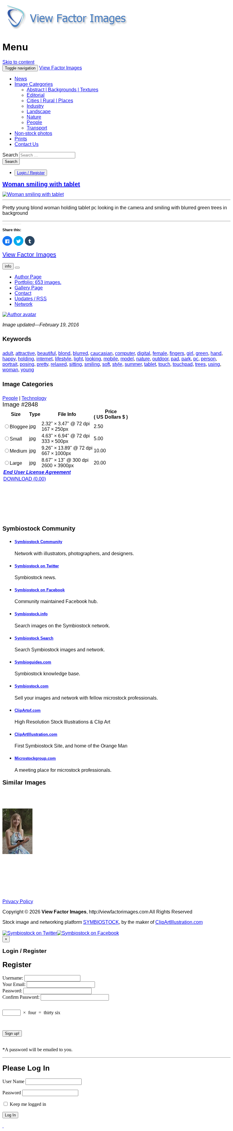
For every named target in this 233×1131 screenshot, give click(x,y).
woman (10, 369)
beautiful (46, 353)
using (214, 364)
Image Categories (34, 84)
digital (143, 353)
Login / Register (31, 172)
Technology (34, 398)
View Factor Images (60, 67)
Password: (12, 990)
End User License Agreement (37, 472)
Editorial (36, 95)
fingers (177, 353)
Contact (23, 293)
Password (11, 1092)
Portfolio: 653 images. (38, 282)
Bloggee (19, 426)
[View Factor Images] (66, 32)
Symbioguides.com (33, 662)
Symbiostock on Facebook (40, 590)
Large (16, 463)
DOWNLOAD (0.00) (24, 478)
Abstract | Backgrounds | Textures (62, 89)
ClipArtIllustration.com (36, 734)
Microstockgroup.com (35, 758)
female (160, 353)
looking (93, 358)
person (208, 358)
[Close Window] (3, 1125)
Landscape (39, 111)
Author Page (28, 276)
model (127, 358)
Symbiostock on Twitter (37, 566)
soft (106, 364)
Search (10, 154)
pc (195, 358)
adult (7, 353)
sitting (75, 364)
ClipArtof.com (28, 710)
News (21, 78)
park (186, 358)
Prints (21, 138)
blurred (80, 353)
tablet (150, 364)
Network (23, 304)
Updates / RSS (31, 298)
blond (64, 353)
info (8, 266)
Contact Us (27, 144)
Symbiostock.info (31, 614)
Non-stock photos (33, 133)
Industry (35, 106)
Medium (18, 451)
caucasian (101, 353)
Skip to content (18, 62)
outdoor (160, 358)
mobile (110, 358)
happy (8, 358)
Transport (37, 127)
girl (190, 353)
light (78, 358)
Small (16, 438)
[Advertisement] (51, 503)
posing (27, 364)
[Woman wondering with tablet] (17, 852)
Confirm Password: (21, 997)
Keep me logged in (27, 1104)
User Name (13, 1081)
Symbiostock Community (38, 541)
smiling (92, 364)
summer (133, 364)
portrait (9, 364)
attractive (25, 353)
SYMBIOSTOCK (101, 922)
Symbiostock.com (32, 686)
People (34, 122)
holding (26, 358)
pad (175, 358)
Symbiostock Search (34, 638)
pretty (42, 364)
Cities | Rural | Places (50, 100)
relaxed (59, 364)
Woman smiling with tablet (41, 184)
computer (125, 353)
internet (44, 358)
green (202, 353)
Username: (13, 978)
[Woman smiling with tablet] (33, 194)
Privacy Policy (17, 901)
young (27, 369)
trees (200, 364)
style (117, 364)
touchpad (183, 364)
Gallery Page (29, 287)
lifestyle (63, 358)
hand (216, 353)
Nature (34, 117)
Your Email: (14, 984)
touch (164, 364)
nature (143, 358)
